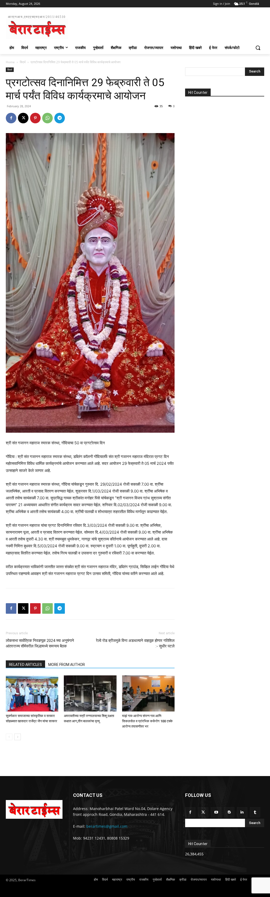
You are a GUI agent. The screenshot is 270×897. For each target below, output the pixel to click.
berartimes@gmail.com (106, 826)
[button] (258, 47)
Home (10, 62)
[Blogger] (229, 812)
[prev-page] (9, 737)
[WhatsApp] (47, 118)
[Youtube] (216, 812)
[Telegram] (59, 118)
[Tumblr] (255, 812)
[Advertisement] (129, 26)
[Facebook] (11, 118)
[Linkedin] (242, 812)
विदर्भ (23, 62)
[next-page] (17, 737)
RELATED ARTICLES (25, 664)
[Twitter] (203, 812)
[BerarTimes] (34, 809)
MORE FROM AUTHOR (66, 664)
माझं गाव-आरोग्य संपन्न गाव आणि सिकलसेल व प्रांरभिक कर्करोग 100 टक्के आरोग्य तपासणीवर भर (147, 721)
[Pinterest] (35, 118)
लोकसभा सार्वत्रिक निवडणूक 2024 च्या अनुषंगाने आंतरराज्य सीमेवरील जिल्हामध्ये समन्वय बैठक (40, 643)
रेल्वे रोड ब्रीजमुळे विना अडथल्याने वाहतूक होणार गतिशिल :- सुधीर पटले (135, 643)
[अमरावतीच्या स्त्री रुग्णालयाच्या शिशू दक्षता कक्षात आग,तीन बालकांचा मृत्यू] (90, 693)
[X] (23, 118)
